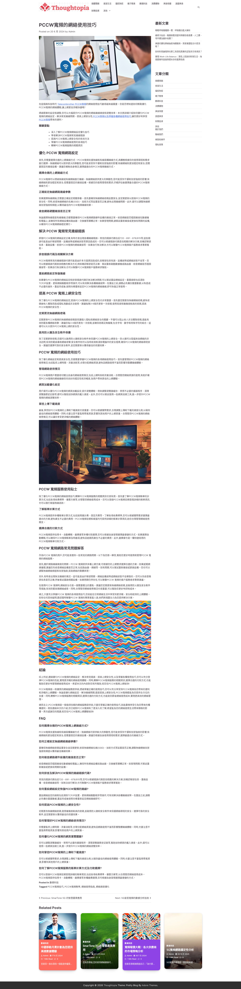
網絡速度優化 (102, 886)
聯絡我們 (159, 134)
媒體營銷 (95, 3)
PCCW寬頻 (44, 119)
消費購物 (155, 3)
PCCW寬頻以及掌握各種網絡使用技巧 (112, 116)
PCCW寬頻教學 (72, 886)
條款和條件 (160, 139)
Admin (71, 31)
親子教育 (131, 3)
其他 (105, 10)
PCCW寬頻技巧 (55, 886)
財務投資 (95, 10)
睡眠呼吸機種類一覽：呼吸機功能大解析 (172, 30)
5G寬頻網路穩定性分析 (180, 949)
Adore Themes (149, 985)
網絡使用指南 (88, 886)
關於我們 (159, 129)
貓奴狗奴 (119, 3)
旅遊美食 (179, 3)
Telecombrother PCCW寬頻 (71, 104)
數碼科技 (143, 3)
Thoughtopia (110, 985)
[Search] (199, 7)
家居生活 (107, 3)
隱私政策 (159, 144)
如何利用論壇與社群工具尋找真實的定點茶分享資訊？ (178, 51)
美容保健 (167, 3)
